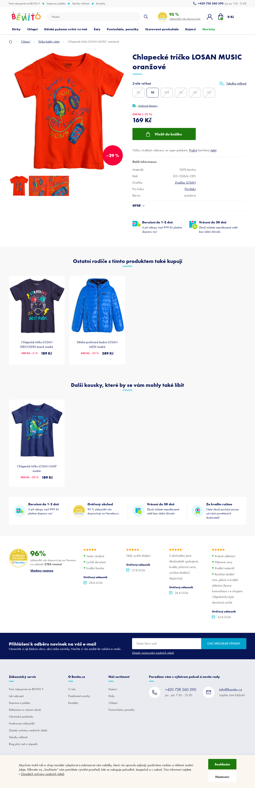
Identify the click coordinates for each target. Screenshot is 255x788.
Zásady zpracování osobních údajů (153, 653)
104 (166, 92)
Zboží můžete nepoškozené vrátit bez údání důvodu (218, 226)
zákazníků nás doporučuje (184, 16)
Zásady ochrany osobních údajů (28, 730)
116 (195, 92)
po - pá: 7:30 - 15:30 (180, 692)
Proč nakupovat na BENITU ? (24, 3)
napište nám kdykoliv (232, 692)
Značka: (185, 182)
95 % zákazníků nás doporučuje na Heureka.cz (103, 508)
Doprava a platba (56, 3)
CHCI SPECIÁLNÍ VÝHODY (223, 643)
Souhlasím (222, 764)
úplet (213, 150)
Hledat (146, 16)
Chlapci (113, 703)
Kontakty (100, 3)
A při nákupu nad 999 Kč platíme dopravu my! (162, 226)
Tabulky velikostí (81, 3)
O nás (71, 689)
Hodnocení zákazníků (22, 723)
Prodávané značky (79, 696)
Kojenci (112, 689)
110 (181, 92)
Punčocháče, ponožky (121, 710)
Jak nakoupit (16, 696)
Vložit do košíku (168, 134)
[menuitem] (16, 29)
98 (152, 92)
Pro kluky (190, 189)
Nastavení (222, 777)
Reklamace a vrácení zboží (25, 710)
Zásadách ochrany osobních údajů (42, 774)
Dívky (111, 696)
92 (138, 92)
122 (209, 92)
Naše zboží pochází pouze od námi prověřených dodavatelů (222, 511)
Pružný (193, 150)
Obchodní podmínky (21, 716)
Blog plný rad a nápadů (23, 744)
